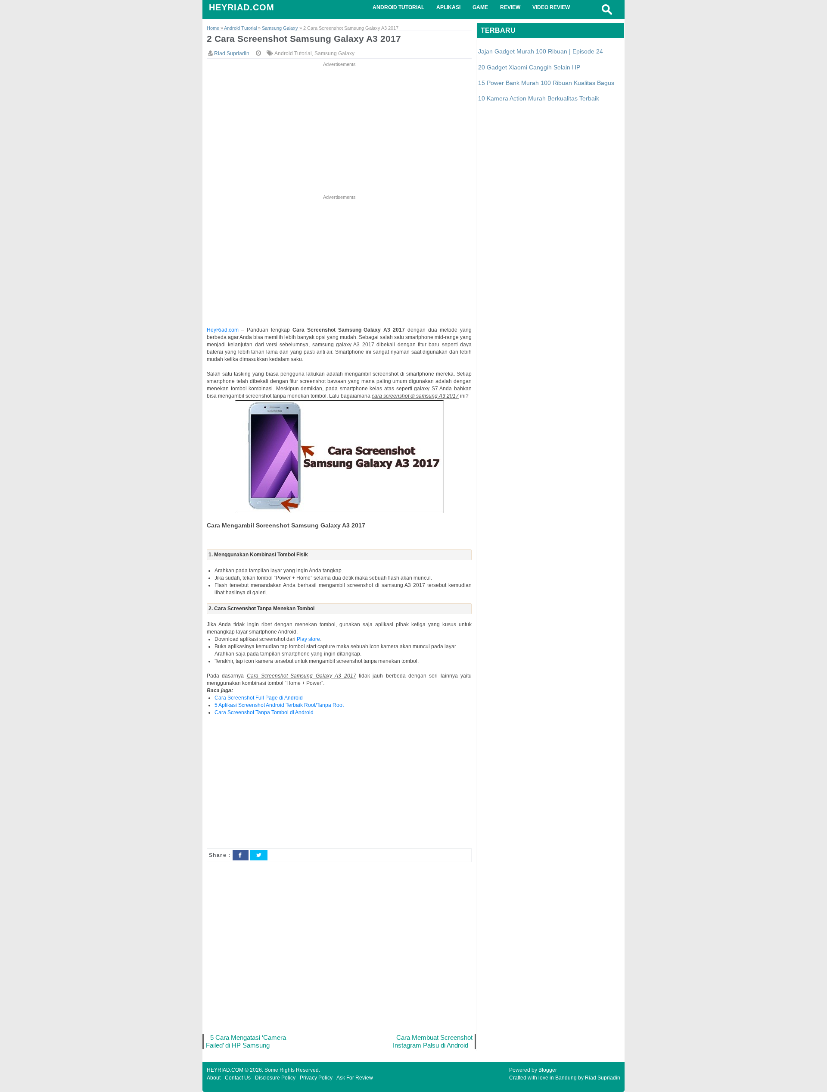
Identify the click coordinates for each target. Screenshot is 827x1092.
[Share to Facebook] (240, 855)
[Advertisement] (339, 129)
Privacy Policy (316, 1078)
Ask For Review (354, 1078)
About (214, 1078)
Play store (308, 639)
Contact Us (238, 1078)
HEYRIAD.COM (241, 7)
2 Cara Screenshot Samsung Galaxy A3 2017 (304, 39)
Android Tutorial (293, 53)
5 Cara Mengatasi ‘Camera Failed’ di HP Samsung (246, 1041)
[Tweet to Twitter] (258, 855)
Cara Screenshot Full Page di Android (259, 698)
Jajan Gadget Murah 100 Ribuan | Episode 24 (540, 51)
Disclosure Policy (275, 1078)
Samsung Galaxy (334, 53)
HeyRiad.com (223, 330)
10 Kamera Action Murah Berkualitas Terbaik (538, 98)
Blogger (547, 1070)
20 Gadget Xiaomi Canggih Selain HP (529, 67)
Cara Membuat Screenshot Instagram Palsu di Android (433, 1041)
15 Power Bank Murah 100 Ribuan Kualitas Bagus (546, 82)
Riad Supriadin (602, 1078)
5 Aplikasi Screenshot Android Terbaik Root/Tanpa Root (279, 705)
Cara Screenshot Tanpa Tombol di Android (264, 712)
